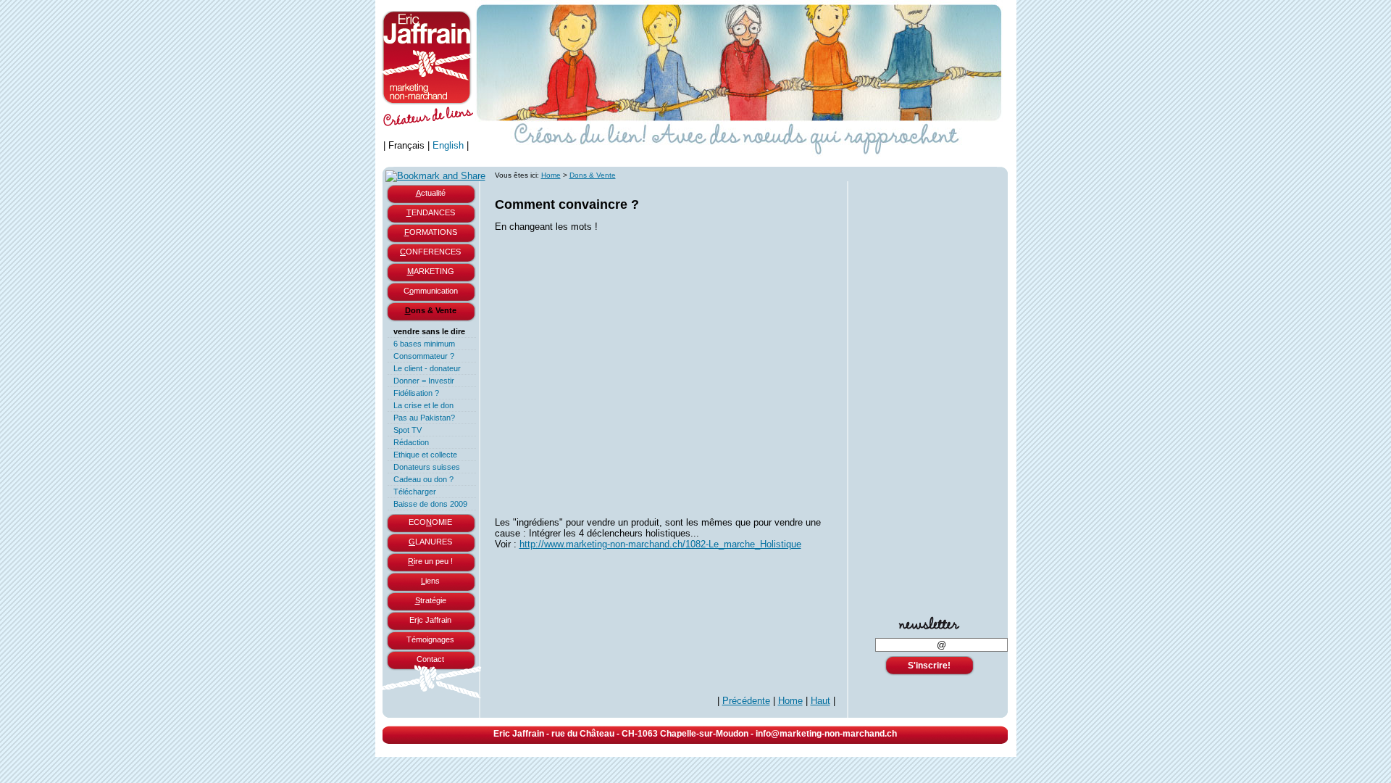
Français (406, 145)
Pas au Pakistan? (424, 417)
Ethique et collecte (425, 454)
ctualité (431, 192)
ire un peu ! (430, 561)
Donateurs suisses (426, 467)
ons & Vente (430, 310)
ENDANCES (430, 212)
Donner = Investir (423, 380)
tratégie (430, 600)
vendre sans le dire (429, 331)
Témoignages (430, 639)
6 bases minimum (424, 343)
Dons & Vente (592, 175)
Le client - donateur (427, 368)
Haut (820, 700)
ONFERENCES (430, 251)
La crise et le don (423, 405)
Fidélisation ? (416, 393)
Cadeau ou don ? (423, 479)
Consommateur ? (423, 356)
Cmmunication (431, 290)
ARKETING (430, 271)
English (448, 145)
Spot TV (407, 430)
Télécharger (414, 491)
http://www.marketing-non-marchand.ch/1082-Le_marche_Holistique (660, 544)
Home (551, 175)
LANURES (430, 541)
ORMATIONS (430, 232)
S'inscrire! (929, 665)
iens (430, 580)
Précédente (746, 700)
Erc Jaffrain (430, 620)
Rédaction (411, 442)
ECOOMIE (430, 522)
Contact (430, 659)
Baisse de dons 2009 (430, 504)
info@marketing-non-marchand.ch (826, 734)
